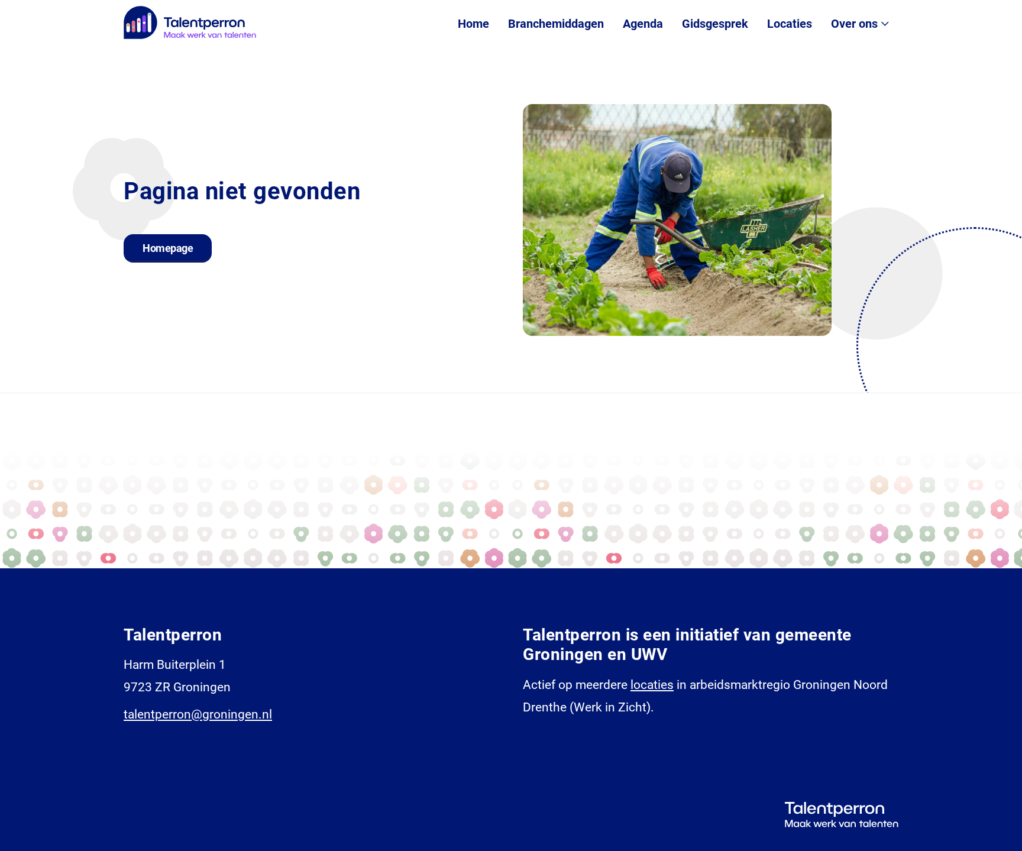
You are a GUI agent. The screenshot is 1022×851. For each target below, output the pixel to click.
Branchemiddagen (556, 24)
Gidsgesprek (715, 24)
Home (473, 24)
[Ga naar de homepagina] (190, 23)
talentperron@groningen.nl (198, 714)
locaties (652, 685)
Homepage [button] (168, 248)
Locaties (789, 24)
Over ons (854, 24)
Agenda (643, 24)
